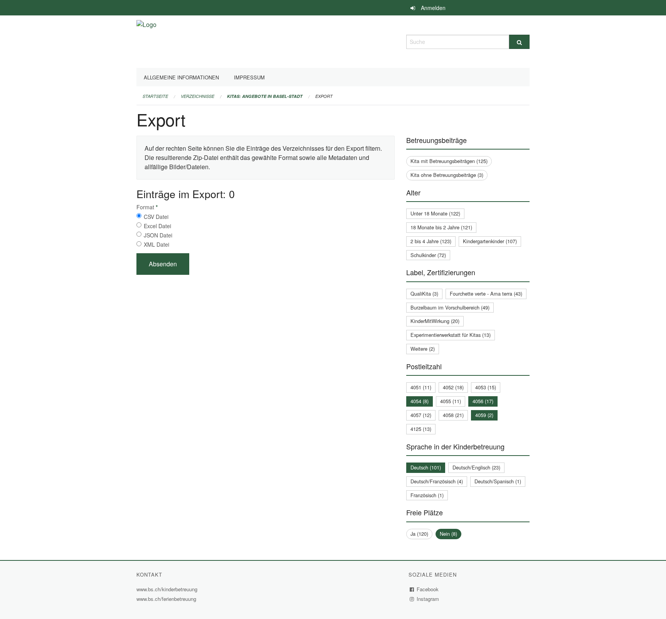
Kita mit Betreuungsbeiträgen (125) (449, 161)
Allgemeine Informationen (181, 77)
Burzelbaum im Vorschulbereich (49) (449, 307)
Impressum (249, 77)
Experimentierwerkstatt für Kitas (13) (450, 334)
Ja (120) (419, 533)
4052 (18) (453, 387)
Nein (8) (448, 533)
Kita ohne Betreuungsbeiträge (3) (446, 174)
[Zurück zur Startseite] (146, 40)
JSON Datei (158, 235)
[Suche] (519, 42)
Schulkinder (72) (428, 255)
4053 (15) (485, 387)
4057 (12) (420, 415)
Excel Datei (157, 226)
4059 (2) (484, 415)
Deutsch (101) (425, 467)
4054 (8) (419, 401)
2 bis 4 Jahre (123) (430, 241)
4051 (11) (420, 387)
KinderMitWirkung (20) (434, 321)
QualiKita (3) (424, 293)
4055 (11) (450, 401)
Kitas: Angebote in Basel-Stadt (265, 96)
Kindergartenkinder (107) (490, 241)
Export (324, 96)
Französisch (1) (427, 495)
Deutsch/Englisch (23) (476, 467)
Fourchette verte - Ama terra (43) (486, 293)
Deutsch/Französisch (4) (436, 481)
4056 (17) (483, 401)
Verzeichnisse (197, 96)
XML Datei (156, 244)
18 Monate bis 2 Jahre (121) (441, 227)
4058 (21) (453, 415)
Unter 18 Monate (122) (435, 213)
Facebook (428, 589)
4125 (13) (420, 428)
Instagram (428, 598)
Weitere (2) (422, 348)
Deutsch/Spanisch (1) (497, 481)
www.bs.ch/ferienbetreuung (167, 598)
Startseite (155, 96)
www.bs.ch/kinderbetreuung (167, 589)
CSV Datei (156, 216)
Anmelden (433, 8)
